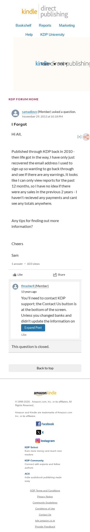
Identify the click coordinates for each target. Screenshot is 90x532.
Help (29, 34)
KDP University (52, 34)
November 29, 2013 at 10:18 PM (42, 116)
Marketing (67, 25)
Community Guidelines (45, 502)
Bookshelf (23, 25)
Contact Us (45, 514)
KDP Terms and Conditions (45, 490)
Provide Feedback (45, 526)
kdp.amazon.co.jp (45, 520)
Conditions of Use (45, 508)
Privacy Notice (45, 496)
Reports (45, 25)
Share (61, 274)
